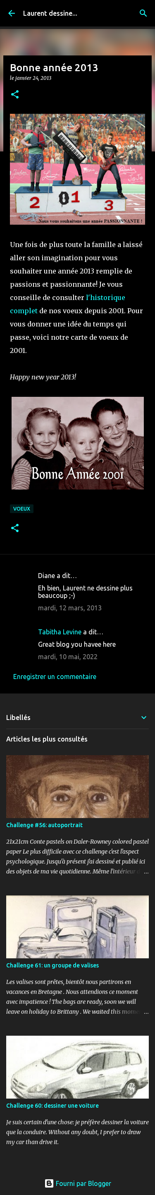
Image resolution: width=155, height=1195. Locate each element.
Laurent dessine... (50, 13)
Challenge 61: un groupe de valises (52, 965)
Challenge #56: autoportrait (44, 825)
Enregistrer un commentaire (54, 676)
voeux (21, 508)
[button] (15, 95)
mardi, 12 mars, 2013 (70, 608)
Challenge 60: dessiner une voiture (52, 1105)
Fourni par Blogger (82, 1183)
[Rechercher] (143, 13)
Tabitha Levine (59, 632)
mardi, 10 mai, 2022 (68, 656)
